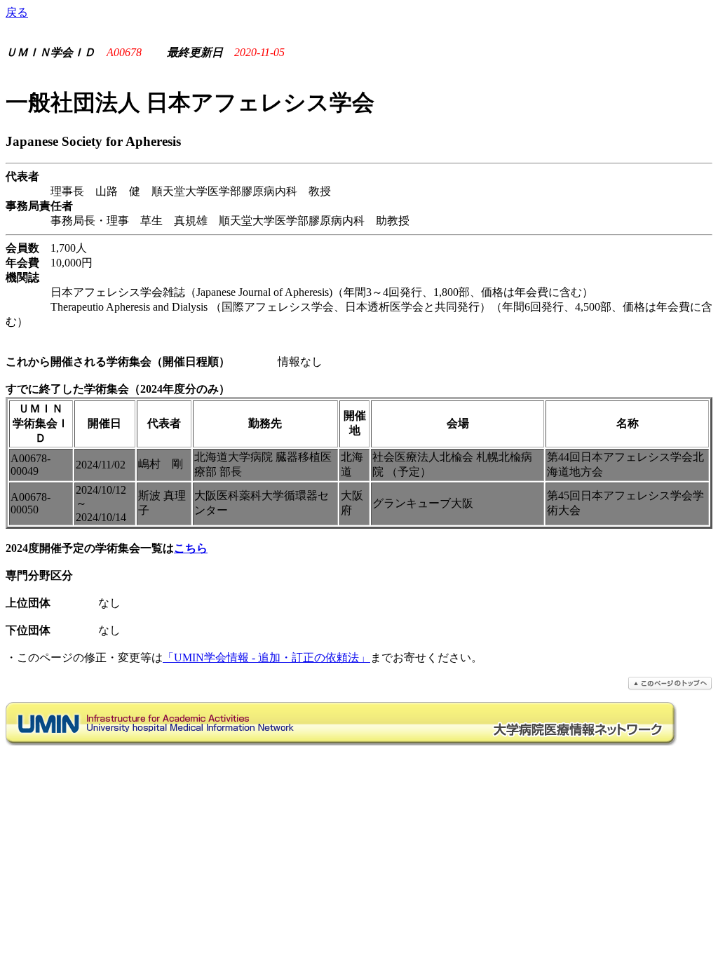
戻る (17, 12)
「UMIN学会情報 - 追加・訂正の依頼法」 (266, 657)
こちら (191, 548)
